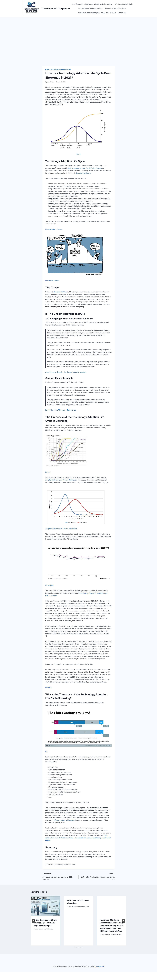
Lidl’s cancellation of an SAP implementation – (78, 837)
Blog (102, 13)
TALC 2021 (49, 864)
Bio (107, 13)
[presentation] (45, 906)
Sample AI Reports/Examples (88, 13)
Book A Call (122, 13)
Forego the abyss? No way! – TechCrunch (60, 410)
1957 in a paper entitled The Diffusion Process (85, 168)
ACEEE (78, 154)
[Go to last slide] (33, 921)
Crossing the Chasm (83, 173)
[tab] (74, 947)
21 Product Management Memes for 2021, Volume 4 (57, 876)
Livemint (48, 687)
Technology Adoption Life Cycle (65, 864)
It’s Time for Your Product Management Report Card (98, 876)
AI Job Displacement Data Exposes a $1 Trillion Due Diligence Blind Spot (45, 923)
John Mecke (50, 82)
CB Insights (49, 585)
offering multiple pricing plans (64, 820)
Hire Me (113, 13)
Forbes (47, 472)
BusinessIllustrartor (52, 280)
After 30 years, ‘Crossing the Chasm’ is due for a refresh (65, 372)
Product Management (63, 69)
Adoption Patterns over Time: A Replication (61, 480)
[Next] (123, 921)
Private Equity (50, 69)
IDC (46, 751)
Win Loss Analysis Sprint (124, 4)
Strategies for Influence (53, 229)
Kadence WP (99, 966)
